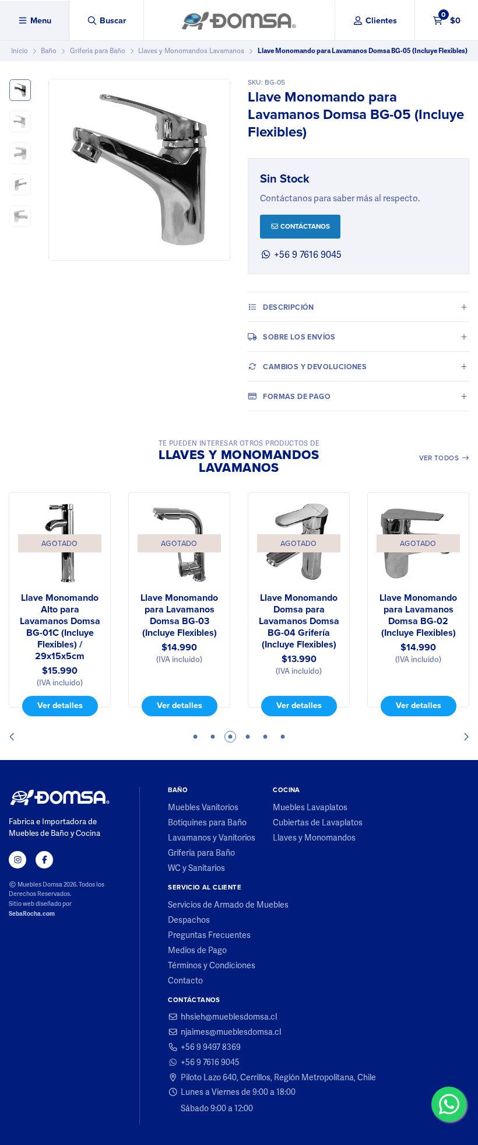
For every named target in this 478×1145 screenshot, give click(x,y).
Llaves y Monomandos (314, 838)
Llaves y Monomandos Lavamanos (191, 50)
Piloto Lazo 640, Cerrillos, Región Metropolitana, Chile (278, 1077)
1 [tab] (195, 737)
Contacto (185, 980)
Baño (49, 50)
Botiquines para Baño (207, 822)
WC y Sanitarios (196, 868)
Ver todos (440, 458)
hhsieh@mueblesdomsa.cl (229, 1017)
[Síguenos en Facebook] (44, 860)
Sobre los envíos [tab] (299, 336)
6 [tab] (283, 737)
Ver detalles (60, 705)
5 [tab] (265, 737)
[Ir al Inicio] (238, 20)
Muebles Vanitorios (203, 807)
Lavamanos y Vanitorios (211, 838)
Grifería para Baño (97, 50)
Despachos (189, 920)
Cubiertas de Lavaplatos (318, 822)
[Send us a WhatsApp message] (448, 1104)
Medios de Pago (197, 950)
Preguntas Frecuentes (209, 935)
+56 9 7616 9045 (307, 254)
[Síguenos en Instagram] (17, 860)
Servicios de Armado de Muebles (228, 905)
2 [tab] (213, 737)
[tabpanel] (59, 604)
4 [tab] (248, 737)
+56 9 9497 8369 (211, 1047)
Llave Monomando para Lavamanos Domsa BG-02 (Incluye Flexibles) (418, 615)
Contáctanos (304, 226)
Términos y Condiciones (211, 965)
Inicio (19, 50)
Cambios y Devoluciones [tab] (315, 366)
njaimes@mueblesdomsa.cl (231, 1032)
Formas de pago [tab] (297, 396)
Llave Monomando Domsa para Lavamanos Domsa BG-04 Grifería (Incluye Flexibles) (299, 621)
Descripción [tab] (288, 307)
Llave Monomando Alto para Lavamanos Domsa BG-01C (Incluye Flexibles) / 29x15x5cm (60, 627)
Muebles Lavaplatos (310, 807)
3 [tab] (230, 737)
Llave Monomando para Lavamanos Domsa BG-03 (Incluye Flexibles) (179, 615)
